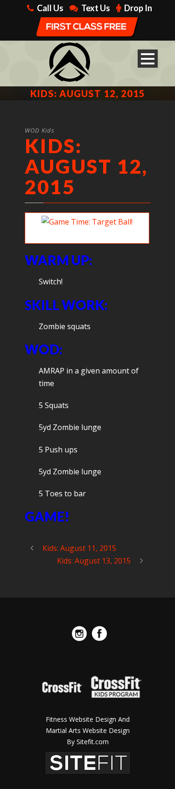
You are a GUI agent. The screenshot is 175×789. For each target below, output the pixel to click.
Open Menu (148, 58)
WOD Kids (40, 130)
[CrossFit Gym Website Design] (88, 762)
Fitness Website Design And (88, 719)
